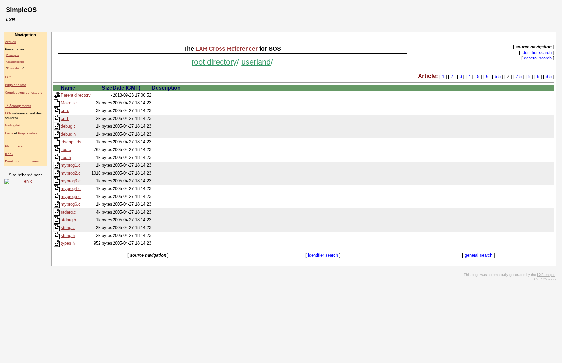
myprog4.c (71, 188)
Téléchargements (18, 106)
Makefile (69, 102)
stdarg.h (68, 219)
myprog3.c (71, 180)
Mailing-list (12, 125)
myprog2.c (71, 173)
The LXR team (544, 279)
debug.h (68, 134)
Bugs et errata (15, 85)
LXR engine (546, 275)
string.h (68, 235)
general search (538, 58)
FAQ (8, 77)
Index (9, 154)
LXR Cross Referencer (226, 48)
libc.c (66, 149)
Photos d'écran (15, 68)
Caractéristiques (15, 61)
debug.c (68, 126)
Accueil (10, 42)
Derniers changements (22, 161)
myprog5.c (71, 196)
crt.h (65, 118)
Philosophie (12, 55)
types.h (68, 243)
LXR (8, 113)
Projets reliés (27, 133)
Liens (9, 133)
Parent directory (76, 95)
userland (256, 62)
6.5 (498, 76)
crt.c (65, 110)
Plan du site (14, 146)
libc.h (66, 157)
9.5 (549, 76)
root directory (214, 62)
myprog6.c (71, 204)
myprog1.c (71, 165)
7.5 (519, 76)
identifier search (537, 52)
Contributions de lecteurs (23, 92)
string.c (68, 227)
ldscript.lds (71, 141)
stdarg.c (68, 212)
